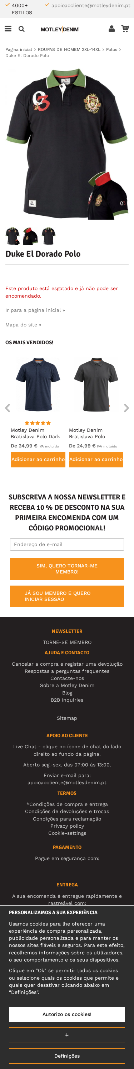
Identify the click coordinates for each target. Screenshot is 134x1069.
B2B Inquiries (67, 700)
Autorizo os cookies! (67, 1014)
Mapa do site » (23, 324)
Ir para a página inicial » (35, 310)
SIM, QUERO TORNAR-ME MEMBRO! (67, 569)
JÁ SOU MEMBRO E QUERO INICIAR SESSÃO (57, 596)
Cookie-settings (67, 833)
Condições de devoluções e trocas (67, 811)
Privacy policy (67, 826)
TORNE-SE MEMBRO (67, 642)
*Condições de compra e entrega (67, 804)
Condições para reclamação (67, 819)
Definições (67, 1056)
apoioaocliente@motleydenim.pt (90, 5)
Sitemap (67, 718)
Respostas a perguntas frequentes (67, 671)
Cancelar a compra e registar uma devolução (67, 664)
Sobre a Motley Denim (67, 685)
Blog (67, 693)
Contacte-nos (67, 678)
